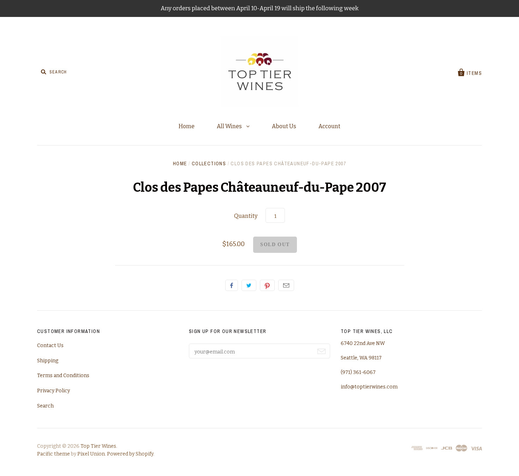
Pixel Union (91, 454)
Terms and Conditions (63, 376)
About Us (284, 126)
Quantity (245, 216)
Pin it (267, 285)
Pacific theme (53, 454)
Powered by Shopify (130, 454)
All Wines (230, 126)
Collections (209, 163)
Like (231, 285)
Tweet (248, 285)
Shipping (47, 361)
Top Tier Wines (98, 446)
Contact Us (50, 346)
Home (187, 126)
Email (286, 285)
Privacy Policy (53, 391)
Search (45, 406)
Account (329, 126)
